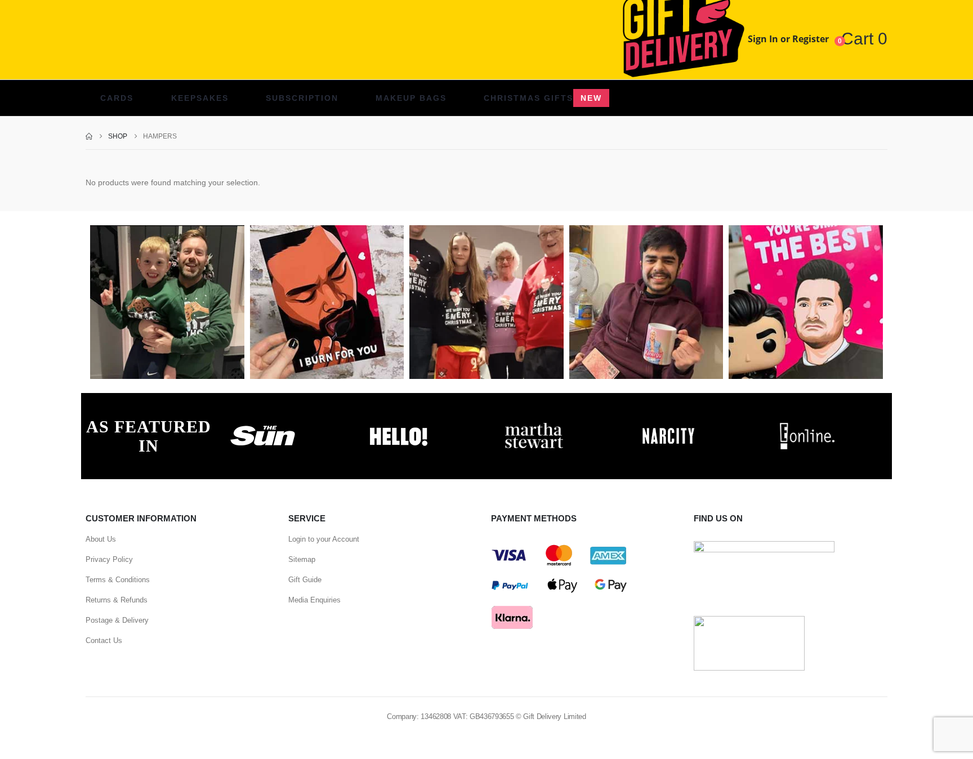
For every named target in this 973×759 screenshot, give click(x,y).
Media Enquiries (314, 600)
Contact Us (104, 640)
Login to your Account (323, 539)
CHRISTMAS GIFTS (543, 97)
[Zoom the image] (263, 425)
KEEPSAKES (200, 97)
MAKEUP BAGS (411, 97)
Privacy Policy (109, 559)
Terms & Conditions (118, 579)
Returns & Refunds (117, 600)
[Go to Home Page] (89, 136)
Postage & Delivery (117, 620)
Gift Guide (305, 579)
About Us (101, 539)
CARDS (116, 97)
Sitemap (301, 559)
